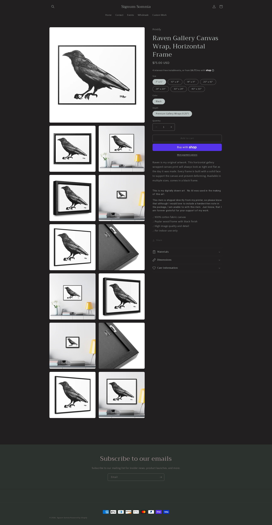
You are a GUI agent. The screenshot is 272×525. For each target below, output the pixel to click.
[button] (52, 6)
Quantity (157, 121)
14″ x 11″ (191, 82)
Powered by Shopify (78, 518)
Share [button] (159, 240)
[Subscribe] (160, 477)
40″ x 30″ (197, 89)
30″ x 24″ (179, 89)
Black (159, 101)
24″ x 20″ (161, 89)
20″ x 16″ (208, 82)
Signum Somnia (63, 518)
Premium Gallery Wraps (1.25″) (172, 113)
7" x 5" (159, 82)
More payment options (187, 155)
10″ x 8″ (175, 82)
